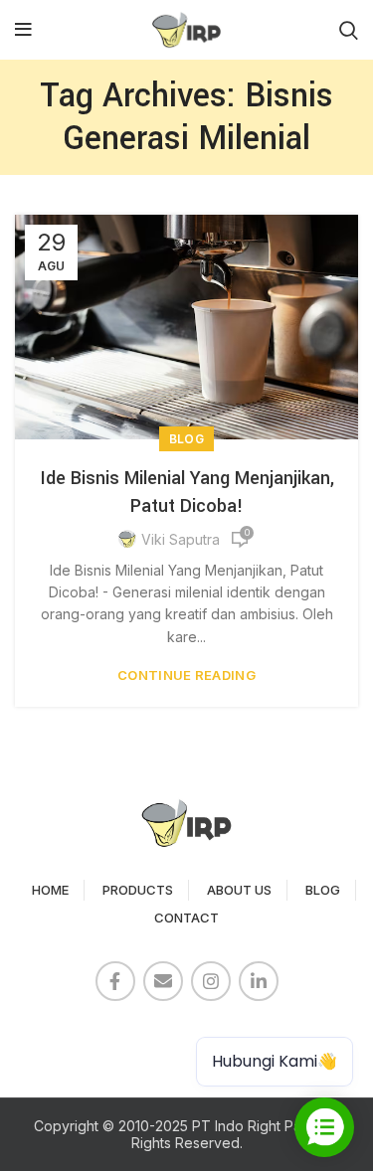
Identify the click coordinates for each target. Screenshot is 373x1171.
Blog (186, 438)
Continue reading (186, 675)
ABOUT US (239, 890)
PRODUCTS (137, 890)
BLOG (322, 890)
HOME (50, 890)
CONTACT (186, 917)
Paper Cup (60, 1035)
